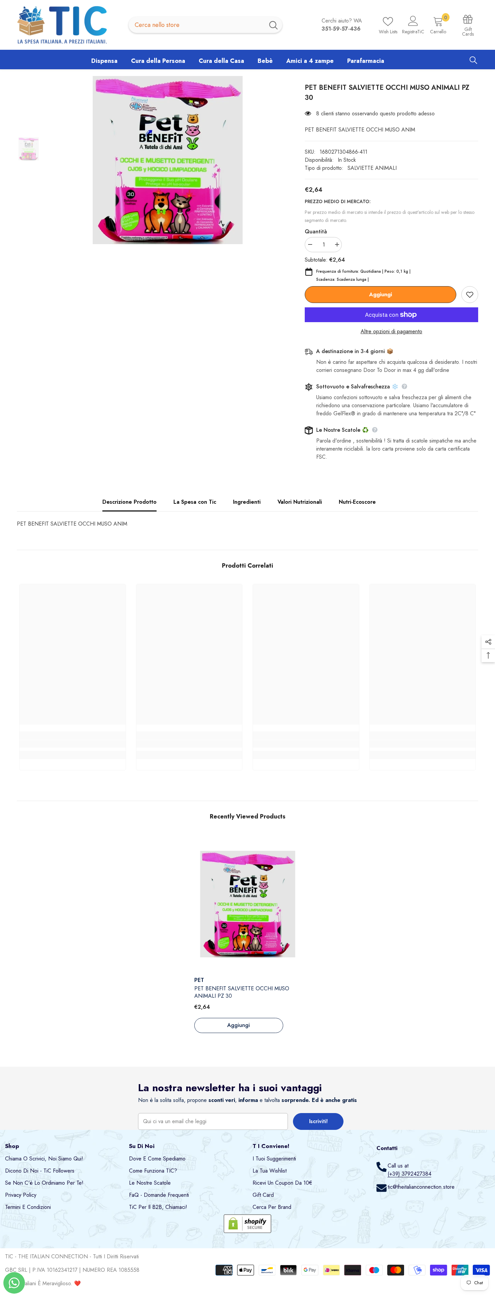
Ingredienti (247, 502)
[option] (168, 160)
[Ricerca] (205, 25)
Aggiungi (380, 294)
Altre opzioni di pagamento (391, 331)
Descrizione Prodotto (129, 502)
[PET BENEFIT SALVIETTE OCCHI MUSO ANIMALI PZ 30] (247, 904)
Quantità (316, 231)
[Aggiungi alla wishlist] (469, 294)
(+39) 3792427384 (409, 1174)
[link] (73, 744)
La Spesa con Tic (194, 502)
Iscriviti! (318, 1121)
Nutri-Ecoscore (357, 502)
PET (199, 980)
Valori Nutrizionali (299, 502)
